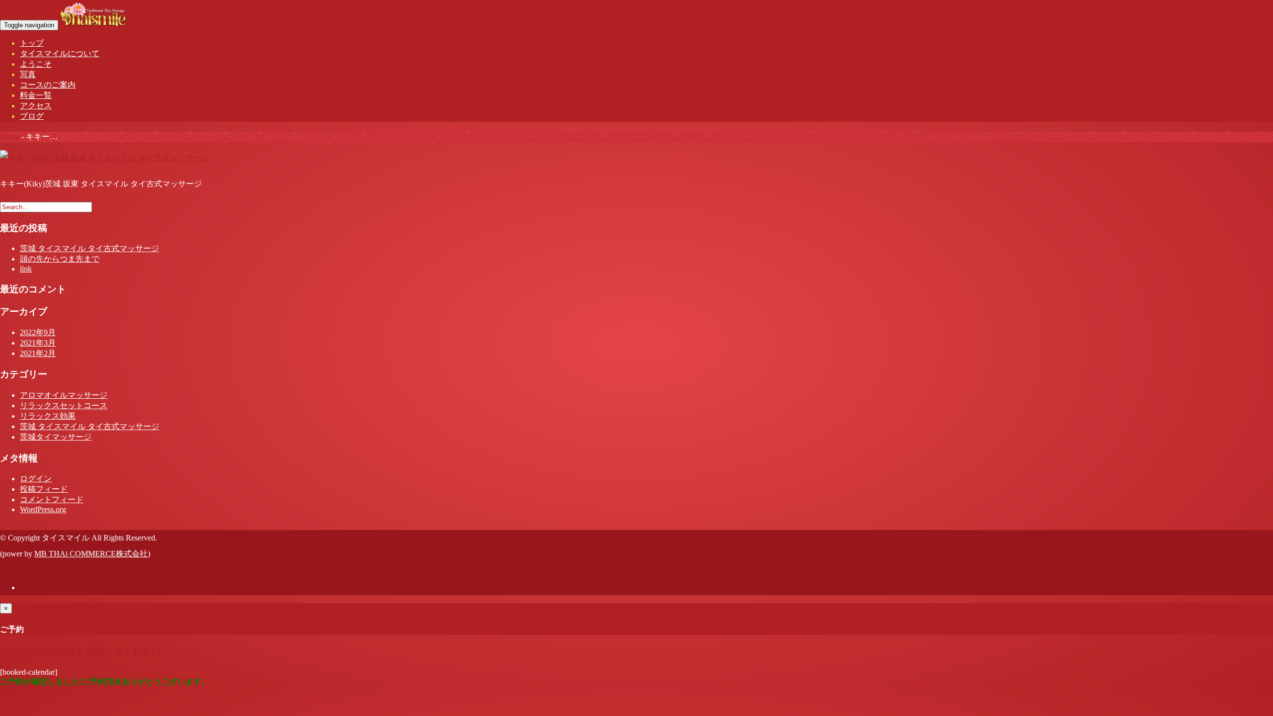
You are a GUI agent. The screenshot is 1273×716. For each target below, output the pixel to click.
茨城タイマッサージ (55, 437)
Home (9, 136)
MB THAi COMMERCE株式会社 (91, 553)
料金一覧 (36, 95)
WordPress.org (43, 509)
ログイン (36, 478)
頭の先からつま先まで (59, 259)
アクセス (36, 105)
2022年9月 (38, 332)
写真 (28, 74)
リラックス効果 (48, 416)
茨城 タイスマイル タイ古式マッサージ (89, 248)
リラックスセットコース (63, 405)
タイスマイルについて (59, 53)
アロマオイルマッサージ (63, 395)
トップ (32, 43)
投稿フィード (44, 489)
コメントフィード (52, 499)
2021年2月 (38, 353)
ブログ (32, 116)
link (26, 269)
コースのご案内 (48, 85)
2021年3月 (38, 343)
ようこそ (36, 64)
